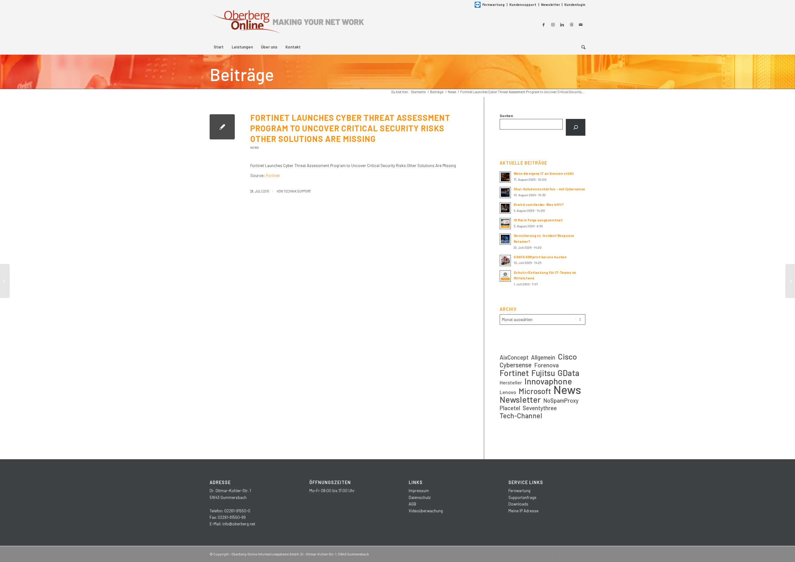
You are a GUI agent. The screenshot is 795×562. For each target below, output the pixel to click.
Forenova (546, 365)
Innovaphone (548, 381)
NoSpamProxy (561, 400)
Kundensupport (522, 4)
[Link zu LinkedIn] (562, 24)
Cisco (567, 356)
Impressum (419, 490)
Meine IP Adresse (523, 510)
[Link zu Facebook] (543, 24)
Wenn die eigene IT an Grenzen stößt (544, 173)
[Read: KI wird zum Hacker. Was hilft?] (505, 208)
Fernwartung (493, 4)
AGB (412, 503)
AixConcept (514, 357)
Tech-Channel (521, 415)
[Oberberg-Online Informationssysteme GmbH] (287, 24)
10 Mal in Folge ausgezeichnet (538, 220)
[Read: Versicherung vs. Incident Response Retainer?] (505, 239)
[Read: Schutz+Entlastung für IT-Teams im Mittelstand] (505, 276)
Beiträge (242, 74)
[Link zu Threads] (571, 24)
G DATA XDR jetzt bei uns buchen (540, 257)
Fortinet (273, 175)
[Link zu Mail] (580, 24)
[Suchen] (575, 127)
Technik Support (297, 191)
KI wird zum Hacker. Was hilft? (539, 204)
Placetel (510, 408)
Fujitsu (543, 372)
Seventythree (540, 408)
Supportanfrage (522, 497)
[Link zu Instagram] (552, 24)
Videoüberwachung (426, 510)
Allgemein (543, 357)
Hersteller (511, 382)
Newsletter (550, 4)
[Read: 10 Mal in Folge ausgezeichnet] (505, 223)
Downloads (518, 503)
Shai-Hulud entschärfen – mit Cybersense (549, 189)
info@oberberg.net (238, 523)
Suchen (506, 115)
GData (568, 372)
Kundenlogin (574, 4)
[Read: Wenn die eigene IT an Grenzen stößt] (505, 177)
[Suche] (581, 47)
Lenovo (508, 392)
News (254, 147)
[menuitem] (219, 47)
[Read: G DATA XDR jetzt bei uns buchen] (505, 260)
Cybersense (516, 364)
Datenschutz (420, 497)
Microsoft (535, 391)
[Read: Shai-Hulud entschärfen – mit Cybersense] (505, 192)
